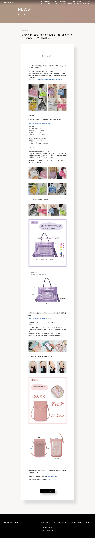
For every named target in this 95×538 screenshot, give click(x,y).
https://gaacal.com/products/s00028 (39, 319)
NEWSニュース (79, 2)
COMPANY (49, 522)
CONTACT (87, 522)
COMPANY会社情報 (47, 2)
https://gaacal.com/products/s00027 (39, 123)
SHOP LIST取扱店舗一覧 (71, 2)
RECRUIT (57, 522)
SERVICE (64, 522)
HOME (42, 522)
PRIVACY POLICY (47, 527)
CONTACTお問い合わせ (87, 2)
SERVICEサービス (63, 2)
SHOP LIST (73, 522)
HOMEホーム (41, 2)
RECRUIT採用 (56, 2)
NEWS (80, 522)
